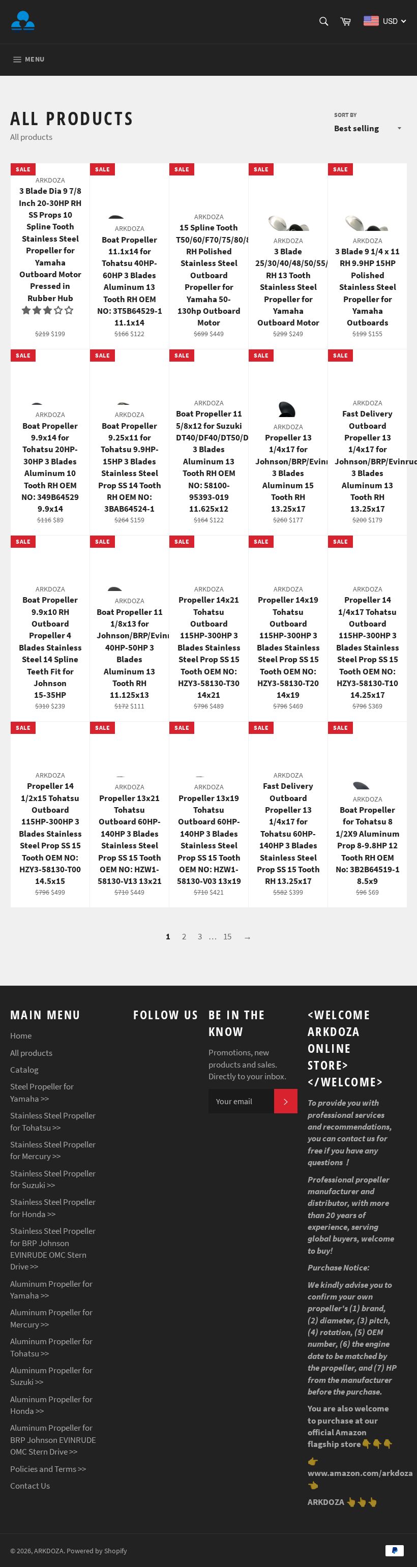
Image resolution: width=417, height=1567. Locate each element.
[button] (48, 310)
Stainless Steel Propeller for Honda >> (53, 1207)
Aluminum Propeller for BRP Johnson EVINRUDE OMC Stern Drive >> (53, 1439)
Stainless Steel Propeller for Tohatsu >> (53, 1121)
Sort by (345, 115)
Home (21, 1035)
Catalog (24, 1069)
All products (31, 1052)
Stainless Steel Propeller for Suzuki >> (53, 1179)
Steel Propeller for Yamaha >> (42, 1092)
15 (227, 936)
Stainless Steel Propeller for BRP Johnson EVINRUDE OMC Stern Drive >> (53, 1248)
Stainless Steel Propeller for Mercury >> (53, 1150)
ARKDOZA (49, 1551)
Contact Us (30, 1485)
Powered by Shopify (97, 1551)
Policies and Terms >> (48, 1468)
